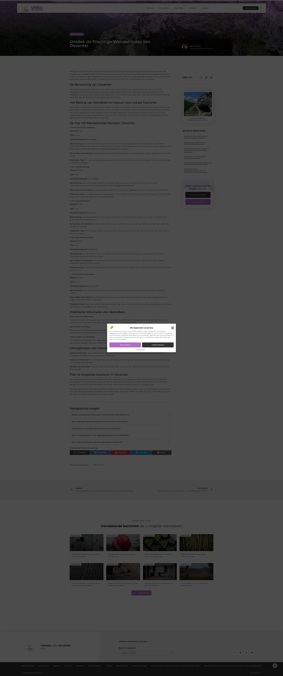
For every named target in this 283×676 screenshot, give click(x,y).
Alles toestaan (125, 345)
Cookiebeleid (140, 349)
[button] (172, 328)
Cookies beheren (158, 345)
